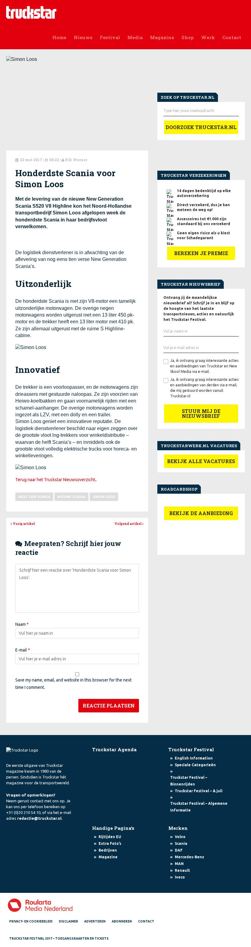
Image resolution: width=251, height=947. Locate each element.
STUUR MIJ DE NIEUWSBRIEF (201, 413)
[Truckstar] (31, 11)
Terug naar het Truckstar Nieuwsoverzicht (55, 479)
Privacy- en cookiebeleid (31, 921)
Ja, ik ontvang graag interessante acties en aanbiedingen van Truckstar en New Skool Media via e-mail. (204, 365)
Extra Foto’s (110, 843)
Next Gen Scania (34, 497)
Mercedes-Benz (189, 857)
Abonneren (122, 921)
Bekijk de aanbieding (201, 513)
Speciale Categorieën (195, 765)
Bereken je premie (201, 253)
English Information (194, 758)
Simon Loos (104, 497)
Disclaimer (68, 921)
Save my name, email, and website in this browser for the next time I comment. (73, 684)
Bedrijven (108, 850)
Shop (188, 37)
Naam (22, 624)
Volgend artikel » (129, 524)
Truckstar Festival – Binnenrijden (188, 780)
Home (59, 37)
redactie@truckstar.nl (39, 818)
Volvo (180, 837)
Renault (182, 870)
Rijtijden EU (110, 837)
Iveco (180, 877)
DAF (178, 850)
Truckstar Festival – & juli (199, 791)
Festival (110, 37)
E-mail (22, 650)
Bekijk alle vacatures (201, 461)
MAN (179, 864)
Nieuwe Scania (71, 497)
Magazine (162, 37)
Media (135, 37)
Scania (181, 843)
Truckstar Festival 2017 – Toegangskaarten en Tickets (59, 938)
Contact (231, 37)
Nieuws (83, 37)
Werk (208, 37)
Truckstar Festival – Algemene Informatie (198, 806)
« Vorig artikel (23, 524)
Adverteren (95, 921)
